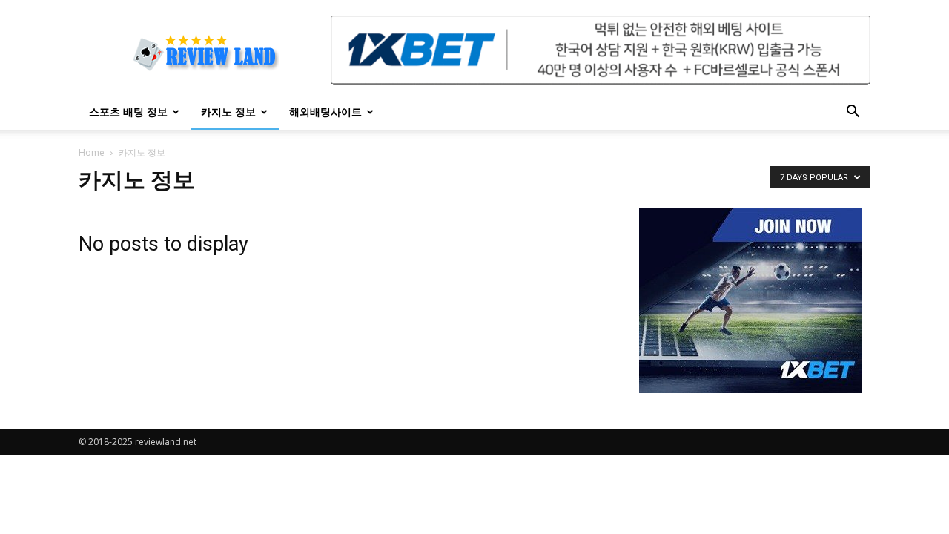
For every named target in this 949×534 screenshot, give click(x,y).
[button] (852, 113)
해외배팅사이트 (325, 112)
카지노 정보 (228, 112)
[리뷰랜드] (750, 300)
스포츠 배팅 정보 (128, 112)
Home (92, 152)
